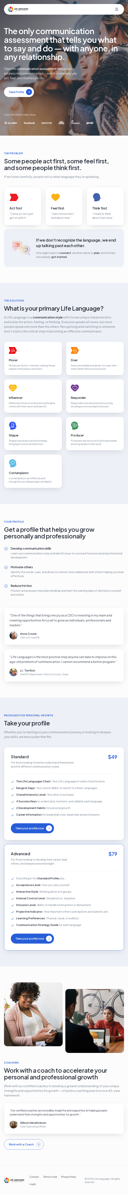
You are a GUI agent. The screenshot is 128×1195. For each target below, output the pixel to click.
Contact (34, 1176)
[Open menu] (116, 9)
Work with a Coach (21, 1144)
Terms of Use (50, 1176)
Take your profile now (30, 828)
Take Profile (16, 92)
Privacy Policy (68, 1176)
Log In (33, 1184)
